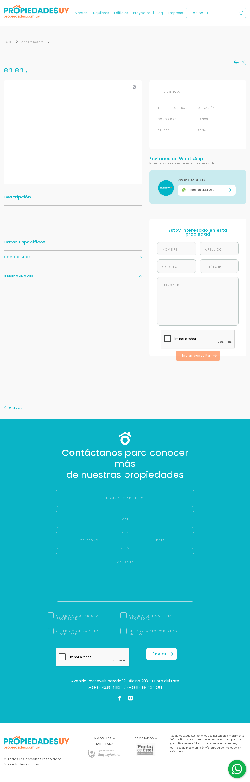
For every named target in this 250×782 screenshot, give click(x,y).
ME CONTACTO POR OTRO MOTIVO (153, 632)
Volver (15, 408)
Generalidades (18, 276)
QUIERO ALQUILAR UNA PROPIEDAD (77, 617)
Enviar (159, 654)
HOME (8, 42)
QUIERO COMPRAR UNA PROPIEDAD (77, 632)
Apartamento (33, 42)
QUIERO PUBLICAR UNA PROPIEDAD (150, 617)
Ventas (81, 13)
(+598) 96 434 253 (145, 687)
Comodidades (18, 257)
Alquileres (101, 13)
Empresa (175, 13)
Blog (159, 13)
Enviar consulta (196, 356)
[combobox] (83, 391)
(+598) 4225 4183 (105, 687)
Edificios (121, 13)
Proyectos (142, 13)
